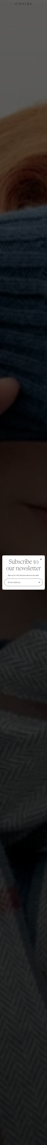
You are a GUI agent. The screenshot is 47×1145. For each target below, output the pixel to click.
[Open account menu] (38, 4)
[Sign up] (39, 582)
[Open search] (8, 4)
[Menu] (3, 4)
